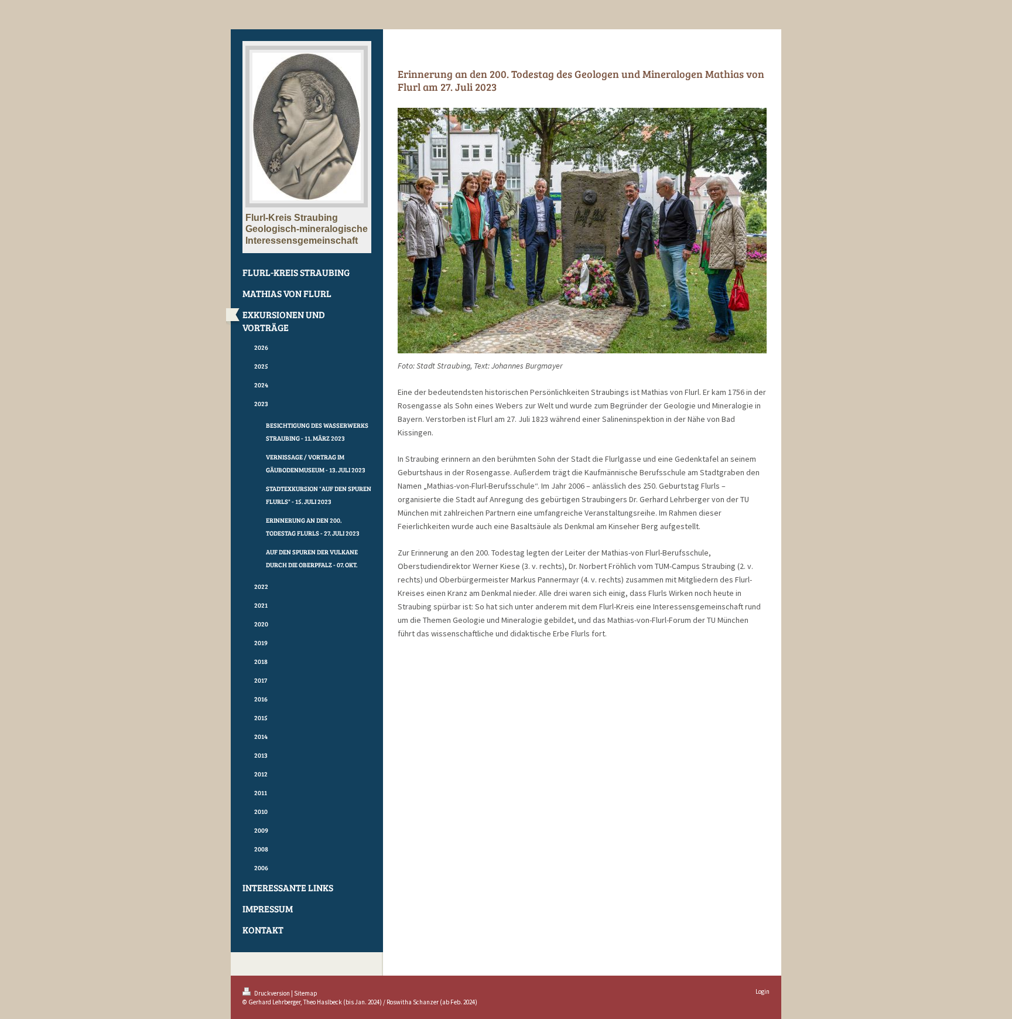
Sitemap (305, 993)
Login (762, 991)
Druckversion (272, 993)
